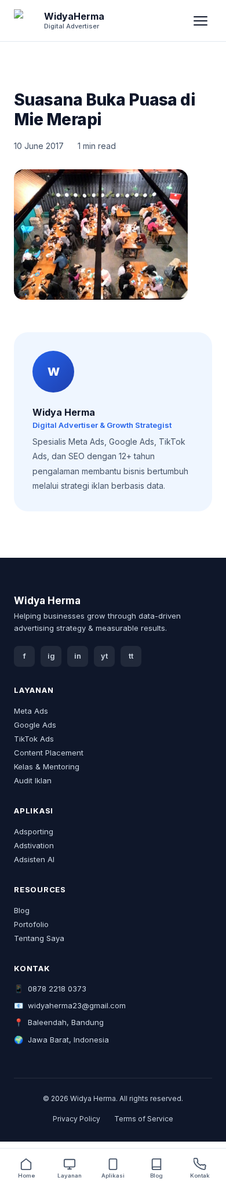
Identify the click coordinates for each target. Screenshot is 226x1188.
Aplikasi (113, 1175)
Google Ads (35, 724)
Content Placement (48, 752)
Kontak (200, 1175)
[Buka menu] (200, 21)
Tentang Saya (39, 938)
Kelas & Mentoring (46, 766)
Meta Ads (31, 710)
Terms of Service (143, 1118)
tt (131, 656)
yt (104, 656)
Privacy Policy (76, 1118)
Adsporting (33, 831)
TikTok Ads (34, 738)
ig (51, 656)
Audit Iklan (33, 780)
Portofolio (31, 924)
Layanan (69, 1175)
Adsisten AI (34, 859)
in (77, 656)
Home (26, 1175)
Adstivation (34, 845)
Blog (22, 910)
